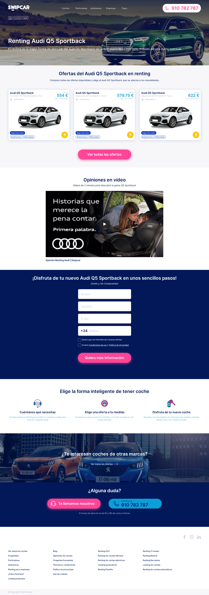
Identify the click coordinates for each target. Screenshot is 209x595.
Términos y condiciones (64, 565)
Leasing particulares (107, 565)
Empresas (110, 8)
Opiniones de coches (62, 555)
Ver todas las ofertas (104, 154)
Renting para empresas (19, 569)
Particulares (81, 8)
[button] (18, 9)
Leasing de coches (151, 565)
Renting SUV (104, 551)
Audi (25, 18)
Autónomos (96, 8)
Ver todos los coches (17, 551)
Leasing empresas (16, 578)
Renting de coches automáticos (157, 569)
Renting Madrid (150, 555)
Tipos (124, 8)
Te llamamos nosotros (76, 504)
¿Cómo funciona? (16, 574)
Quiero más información (104, 358)
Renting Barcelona (151, 560)
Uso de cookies (60, 574)
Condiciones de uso (98, 345)
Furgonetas (13, 555)
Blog (55, 551)
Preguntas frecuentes (63, 560)
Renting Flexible (105, 569)
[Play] (104, 224)
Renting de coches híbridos (110, 555)
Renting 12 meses (151, 551)
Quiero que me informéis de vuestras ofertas (102, 339)
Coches (65, 8)
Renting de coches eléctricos (111, 560)
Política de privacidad (119, 345)
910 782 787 (184, 8)
